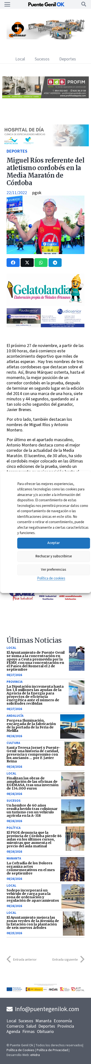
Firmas (28, 1032)
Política (14, 828)
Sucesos (14, 801)
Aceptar (53, 542)
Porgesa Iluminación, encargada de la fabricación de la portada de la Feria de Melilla (31, 725)
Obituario (45, 1032)
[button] (7, 4)
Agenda (13, 1032)
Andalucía (15, 716)
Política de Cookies (20, 1050)
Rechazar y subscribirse (53, 556)
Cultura (13, 743)
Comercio (15, 1026)
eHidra (35, 1055)
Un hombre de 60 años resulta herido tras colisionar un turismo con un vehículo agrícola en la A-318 (32, 810)
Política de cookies (51, 578)
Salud (31, 1026)
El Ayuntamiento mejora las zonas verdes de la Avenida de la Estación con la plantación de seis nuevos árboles (33, 922)
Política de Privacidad (52, 1050)
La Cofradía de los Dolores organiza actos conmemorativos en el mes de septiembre (31, 868)
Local (11, 648)
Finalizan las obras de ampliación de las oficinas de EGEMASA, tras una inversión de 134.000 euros (32, 783)
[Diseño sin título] (45, 97)
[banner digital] (45, 326)
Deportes (17, 151)
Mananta (14, 858)
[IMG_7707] (40, 38)
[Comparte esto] (13, 262)
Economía (63, 1021)
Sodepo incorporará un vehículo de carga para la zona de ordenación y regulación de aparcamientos (33, 895)
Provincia (15, 682)
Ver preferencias (53, 569)
